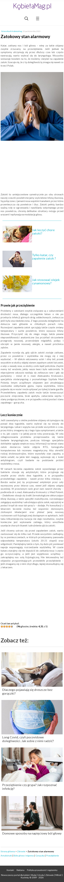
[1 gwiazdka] (2, 626)
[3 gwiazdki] (7, 626)
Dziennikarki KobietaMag (11, 31)
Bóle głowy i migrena (24, 855)
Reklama (20, 870)
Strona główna (8, 851)
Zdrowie (21, 851)
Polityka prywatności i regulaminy (42, 870)
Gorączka (39, 855)
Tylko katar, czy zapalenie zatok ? (44, 256)
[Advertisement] (32, 167)
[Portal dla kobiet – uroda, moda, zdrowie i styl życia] (32, 7)
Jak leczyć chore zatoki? (43, 231)
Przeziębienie (52, 855)
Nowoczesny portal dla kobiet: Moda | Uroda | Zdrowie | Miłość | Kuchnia (32, 876)
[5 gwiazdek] (12, 626)
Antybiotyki (6, 855)
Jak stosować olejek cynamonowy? (46, 281)
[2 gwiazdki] (4, 626)
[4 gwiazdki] (9, 626)
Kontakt (10, 870)
